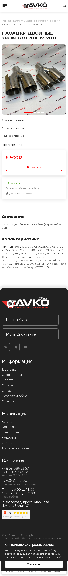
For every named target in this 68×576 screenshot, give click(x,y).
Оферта (8, 401)
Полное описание (13, 135)
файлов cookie (53, 557)
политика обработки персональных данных (31, 538)
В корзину (34, 167)
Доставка (9, 369)
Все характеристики (14, 128)
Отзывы (8, 385)
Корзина (9, 437)
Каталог (8, 421)
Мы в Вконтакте (21, 334)
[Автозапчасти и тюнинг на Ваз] (30, 303)
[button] (28, 112)
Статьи (7, 443)
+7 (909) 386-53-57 (15, 468)
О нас (6, 391)
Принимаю (34, 564)
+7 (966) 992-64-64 (15, 472)
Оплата (7, 380)
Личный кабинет (15, 448)
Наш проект (11, 432)
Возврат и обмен (15, 396)
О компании (12, 375)
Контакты (9, 427)
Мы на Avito (17, 319)
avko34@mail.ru (14, 480)
